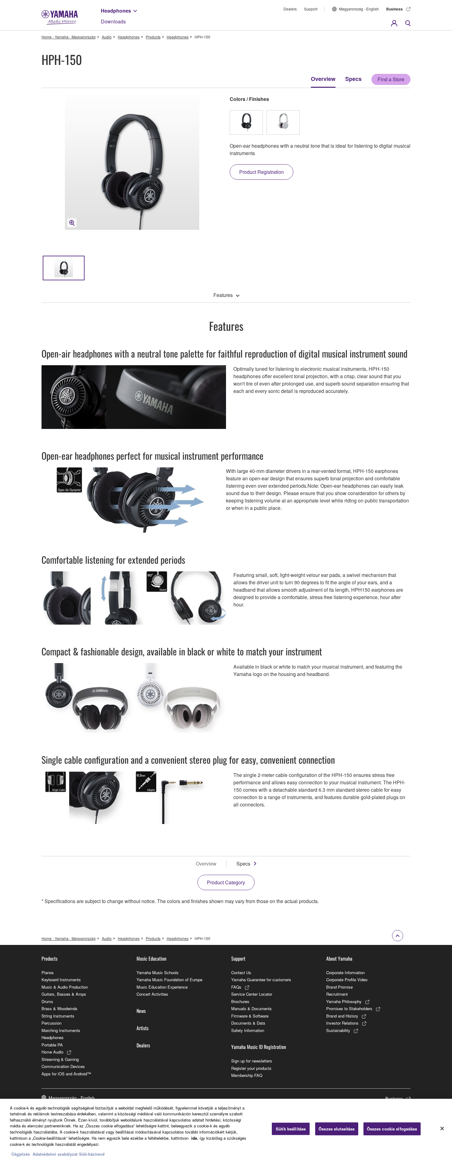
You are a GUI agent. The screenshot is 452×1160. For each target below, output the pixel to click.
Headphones (116, 10)
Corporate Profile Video (346, 979)
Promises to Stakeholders (349, 1008)
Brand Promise (339, 987)
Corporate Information (345, 972)
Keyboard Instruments (61, 979)
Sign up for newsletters (251, 1061)
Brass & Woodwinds (59, 1008)
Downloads (113, 21)
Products (153, 36)
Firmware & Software (249, 1016)
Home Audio (52, 1052)
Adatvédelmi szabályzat (55, 1154)
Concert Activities (152, 994)
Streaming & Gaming (60, 1059)
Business (394, 9)
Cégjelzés (20, 1154)
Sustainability (338, 1030)
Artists (143, 1028)
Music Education (151, 958)
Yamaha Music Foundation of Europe (169, 979)
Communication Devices (63, 1066)
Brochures (240, 1001)
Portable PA (52, 1045)
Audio (107, 36)
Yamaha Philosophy (344, 1001)
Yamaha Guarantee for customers (261, 979)
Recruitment (337, 994)
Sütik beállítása (291, 1129)
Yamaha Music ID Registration (258, 1046)
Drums (47, 1001)
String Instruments (58, 1016)
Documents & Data (248, 1023)
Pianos (48, 972)
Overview (323, 79)
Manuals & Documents (251, 1008)
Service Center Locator (251, 994)
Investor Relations (342, 1023)
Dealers (290, 8)
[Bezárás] (442, 1128)
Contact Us (241, 972)
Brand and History (342, 1016)
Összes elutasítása (337, 1129)
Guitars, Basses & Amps (64, 994)
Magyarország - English (359, 8)
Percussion (51, 1023)
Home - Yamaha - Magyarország (69, 36)
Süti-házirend (92, 1154)
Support (310, 8)
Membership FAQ (246, 1075)
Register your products (251, 1068)
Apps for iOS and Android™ (66, 1074)
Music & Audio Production (65, 987)
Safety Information (247, 1030)
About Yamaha (339, 958)
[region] (226, 1129)
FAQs (236, 987)
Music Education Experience (162, 987)
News (141, 1010)
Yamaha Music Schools (158, 972)
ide (194, 1138)
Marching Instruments (61, 1030)
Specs (353, 79)
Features (223, 294)
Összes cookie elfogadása (392, 1129)
